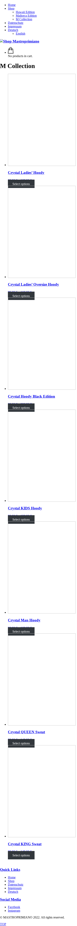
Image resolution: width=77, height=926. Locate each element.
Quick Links (10, 870)
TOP (3, 924)
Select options (21, 184)
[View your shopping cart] (10, 52)
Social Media (10, 899)
